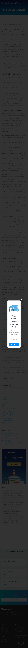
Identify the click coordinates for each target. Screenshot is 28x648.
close (21, 300)
